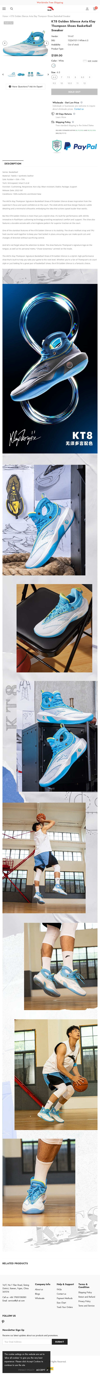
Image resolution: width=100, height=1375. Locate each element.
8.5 (82, 77)
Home (5, 16)
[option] (25, 43)
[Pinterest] (3, 1322)
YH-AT (71, 36)
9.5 (54, 83)
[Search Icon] (14, 8)
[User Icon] (87, 8)
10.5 (70, 83)
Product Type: (57, 48)
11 (77, 83)
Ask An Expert (35, 86)
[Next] (46, 43)
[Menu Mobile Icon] (4, 8)
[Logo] (50, 8)
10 (61, 83)
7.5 (68, 77)
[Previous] (4, 43)
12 (84, 83)
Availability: (56, 44)
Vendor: (54, 36)
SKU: (53, 40)
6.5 (54, 77)
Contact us (79, 109)
